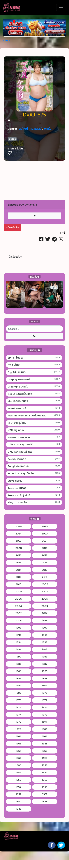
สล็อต (6, 40)
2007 (44, 591)
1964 (18, 751)
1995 (44, 635)
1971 (44, 722)
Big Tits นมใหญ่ (34, 372)
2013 (44, 570)
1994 (18, 642)
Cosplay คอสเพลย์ (34, 379)
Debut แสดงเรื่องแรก (34, 394)
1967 (44, 736)
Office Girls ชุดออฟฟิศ (34, 444)
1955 (44, 780)
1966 (18, 744)
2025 (45, 526)
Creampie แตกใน (34, 387)
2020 (18, 548)
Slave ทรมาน (34, 481)
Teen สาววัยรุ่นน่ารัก (34, 495)
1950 (18, 801)
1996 (18, 635)
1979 (44, 693)
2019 (44, 548)
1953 (44, 787)
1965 (44, 744)
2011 (44, 577)
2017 (44, 555)
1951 (44, 794)
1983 (44, 678)
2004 (18, 606)
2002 (18, 613)
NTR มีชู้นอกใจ (34, 430)
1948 (18, 809)
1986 (18, 671)
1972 (18, 722)
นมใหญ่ (23, 128)
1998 (18, 628)
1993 (44, 642)
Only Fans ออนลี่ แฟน (34, 452)
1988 (18, 664)
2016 (18, 562)
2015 (44, 562)
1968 (18, 736)
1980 (18, 693)
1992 (18, 649)
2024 (18, 534)
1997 (44, 628)
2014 (18, 570)
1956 (18, 780)
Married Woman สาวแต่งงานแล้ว (34, 415)
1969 (44, 729)
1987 (44, 664)
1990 (18, 657)
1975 (44, 707)
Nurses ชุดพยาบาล (34, 437)
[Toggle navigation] (61, 7)
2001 (45, 613)
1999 (44, 620)
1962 (18, 758)
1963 (44, 751)
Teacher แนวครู (34, 488)
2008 (18, 591)
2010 (18, 584)
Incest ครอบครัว (34, 408)
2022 (19, 541)
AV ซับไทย (34, 365)
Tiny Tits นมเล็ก (34, 502)
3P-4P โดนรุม (34, 358)
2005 (44, 599)
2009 (44, 584)
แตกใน (47, 128)
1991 (44, 649)
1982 (18, 685)
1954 (18, 787)
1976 (18, 707)
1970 (18, 729)
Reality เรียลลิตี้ (34, 459)
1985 (44, 671)
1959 (44, 765)
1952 (18, 794)
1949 (44, 801)
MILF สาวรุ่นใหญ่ (34, 423)
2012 (18, 577)
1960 (18, 765)
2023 (45, 534)
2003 (44, 606)
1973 (44, 715)
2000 (18, 620)
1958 (18, 772)
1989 (44, 657)
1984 (18, 678)
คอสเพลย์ (36, 128)
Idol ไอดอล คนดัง (34, 401)
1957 (44, 772)
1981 (44, 685)
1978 (18, 700)
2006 (18, 599)
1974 (18, 715)
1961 (44, 758)
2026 (18, 526)
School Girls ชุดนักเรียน (34, 473)
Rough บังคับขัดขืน (34, 466)
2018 (18, 555)
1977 (44, 700)
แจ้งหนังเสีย (12, 227)
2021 (44, 541)
